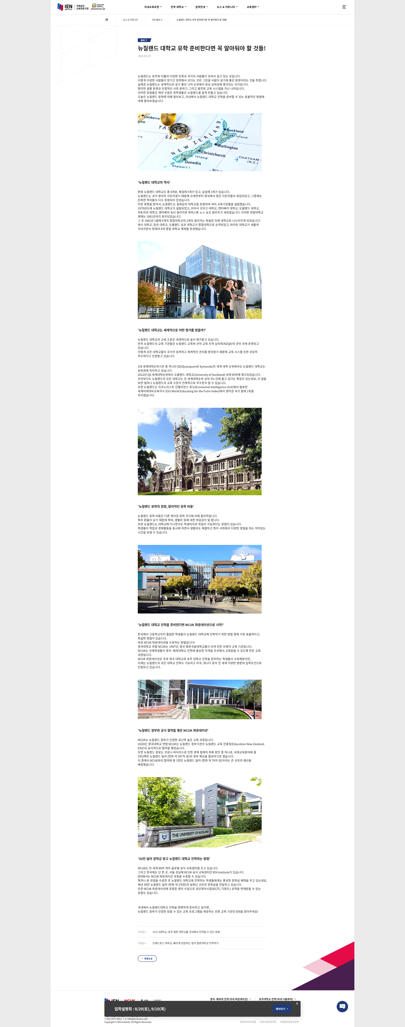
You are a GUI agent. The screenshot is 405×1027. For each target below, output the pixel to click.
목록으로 (148, 958)
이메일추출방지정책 (289, 1021)
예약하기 (280, 1009)
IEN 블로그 (157, 19)
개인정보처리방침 (248, 1021)
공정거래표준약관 (268, 1021)
